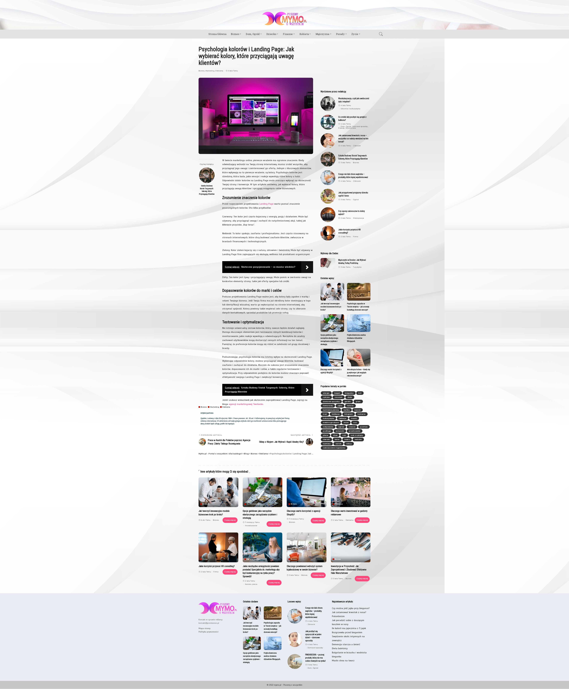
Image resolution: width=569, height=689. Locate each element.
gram (358, 401)
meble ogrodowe (331, 422)
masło (354, 418)
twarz (347, 439)
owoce (352, 427)
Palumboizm (338, 616)
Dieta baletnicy (340, 648)
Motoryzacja (358, 218)
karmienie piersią (331, 410)
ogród (341, 427)
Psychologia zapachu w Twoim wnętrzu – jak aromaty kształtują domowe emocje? (358, 306)
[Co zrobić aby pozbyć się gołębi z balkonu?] (328, 122)
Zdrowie (357, 146)
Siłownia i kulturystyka (350, 109)
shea (335, 435)
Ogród (356, 199)
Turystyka (357, 267)
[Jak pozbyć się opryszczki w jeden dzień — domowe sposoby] (294, 639)
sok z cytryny (357, 435)
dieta (349, 397)
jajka (340, 406)
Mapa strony (204, 628)
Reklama (219, 71)
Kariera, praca (253, 559)
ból (359, 393)
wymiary (326, 444)
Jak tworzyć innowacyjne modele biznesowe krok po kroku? (331, 306)
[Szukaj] (382, 34)
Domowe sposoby (360, 126)
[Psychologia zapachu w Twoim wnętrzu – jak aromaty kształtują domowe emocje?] (358, 292)
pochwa (363, 427)
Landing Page (266, 203)
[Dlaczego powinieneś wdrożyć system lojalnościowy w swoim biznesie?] (306, 547)
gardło (348, 401)
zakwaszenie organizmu (334, 448)
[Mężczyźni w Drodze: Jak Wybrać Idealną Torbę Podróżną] (328, 263)
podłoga (327, 431)
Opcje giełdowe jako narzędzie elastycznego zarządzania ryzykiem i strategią (260, 514)
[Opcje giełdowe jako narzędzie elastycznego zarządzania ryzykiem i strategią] (332, 323)
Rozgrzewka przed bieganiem (347, 632)
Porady (341, 128)
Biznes (201, 71)
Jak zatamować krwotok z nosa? (349, 612)
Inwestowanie (253, 504)
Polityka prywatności (208, 632)
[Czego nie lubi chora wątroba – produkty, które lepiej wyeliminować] (328, 177)
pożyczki (340, 431)
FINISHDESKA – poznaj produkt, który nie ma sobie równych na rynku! (315, 657)
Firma (355, 236)
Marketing (210, 71)
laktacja (342, 418)
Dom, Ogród (346, 126)
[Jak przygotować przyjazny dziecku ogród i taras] (328, 196)
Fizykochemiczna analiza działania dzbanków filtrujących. (356, 338)
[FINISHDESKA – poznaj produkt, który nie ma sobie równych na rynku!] (294, 661)
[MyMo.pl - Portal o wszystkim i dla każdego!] (284, 18)
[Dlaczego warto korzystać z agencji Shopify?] (332, 357)
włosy (349, 444)
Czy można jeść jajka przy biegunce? (351, 608)
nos (355, 422)
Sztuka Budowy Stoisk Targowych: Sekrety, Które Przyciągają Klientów (207, 190)
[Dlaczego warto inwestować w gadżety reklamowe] (351, 492)
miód (346, 422)
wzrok (338, 444)
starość (326, 439)
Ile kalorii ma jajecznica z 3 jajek (349, 628)
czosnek (338, 397)
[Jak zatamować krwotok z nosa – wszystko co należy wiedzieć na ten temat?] (328, 140)
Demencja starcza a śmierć (346, 644)
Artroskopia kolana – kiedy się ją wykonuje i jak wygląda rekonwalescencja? (358, 372)
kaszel (358, 410)
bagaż (337, 393)
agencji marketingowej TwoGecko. (246, 404)
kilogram (349, 414)
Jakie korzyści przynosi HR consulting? (217, 566)
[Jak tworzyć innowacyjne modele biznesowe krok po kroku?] (332, 292)
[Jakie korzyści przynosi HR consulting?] (328, 233)
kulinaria (361, 414)
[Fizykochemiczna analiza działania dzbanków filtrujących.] (358, 323)
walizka (358, 439)
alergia (326, 393)
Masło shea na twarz (343, 660)
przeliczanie (354, 431)
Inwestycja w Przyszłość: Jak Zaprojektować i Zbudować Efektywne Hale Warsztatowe (348, 569)
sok (344, 435)
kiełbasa (336, 414)
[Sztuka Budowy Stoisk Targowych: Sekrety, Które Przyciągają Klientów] (207, 175)
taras (337, 439)
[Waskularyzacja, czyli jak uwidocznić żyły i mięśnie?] (328, 103)
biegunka (349, 393)
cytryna (326, 397)
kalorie (350, 406)
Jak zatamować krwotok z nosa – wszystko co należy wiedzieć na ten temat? (353, 138)
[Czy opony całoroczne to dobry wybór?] (328, 214)
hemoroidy (328, 406)
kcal (325, 414)
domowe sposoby (331, 401)
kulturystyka (328, 418)
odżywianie (328, 427)
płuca (325, 435)
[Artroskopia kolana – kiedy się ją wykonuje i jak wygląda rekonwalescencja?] (358, 357)
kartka (347, 410)
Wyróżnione (351, 128)
